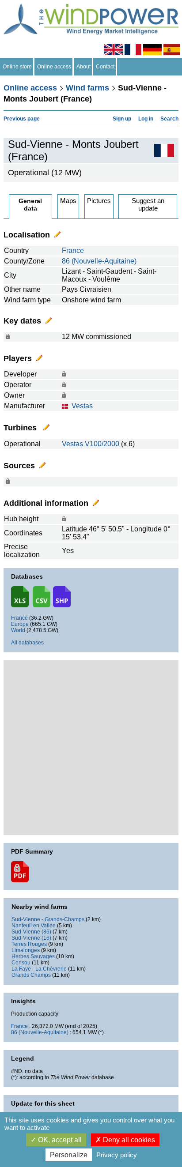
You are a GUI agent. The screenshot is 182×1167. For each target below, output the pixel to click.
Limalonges (25, 950)
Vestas (82, 406)
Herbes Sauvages (33, 956)
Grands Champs (31, 975)
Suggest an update (148, 204)
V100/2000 (102, 444)
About (83, 67)
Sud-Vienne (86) (31, 932)
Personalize (68, 1155)
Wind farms (87, 87)
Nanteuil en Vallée (33, 925)
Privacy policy (116, 1155)
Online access (54, 67)
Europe (20, 624)
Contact (105, 67)
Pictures (99, 200)
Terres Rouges (29, 944)
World (18, 630)
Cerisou (20, 963)
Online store (17, 67)
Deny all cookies (128, 1140)
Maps (68, 200)
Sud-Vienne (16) (31, 938)
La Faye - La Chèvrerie (39, 969)
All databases (27, 643)
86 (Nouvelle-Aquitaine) (99, 261)
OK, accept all (59, 1140)
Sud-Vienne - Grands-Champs (47, 919)
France (73, 250)
